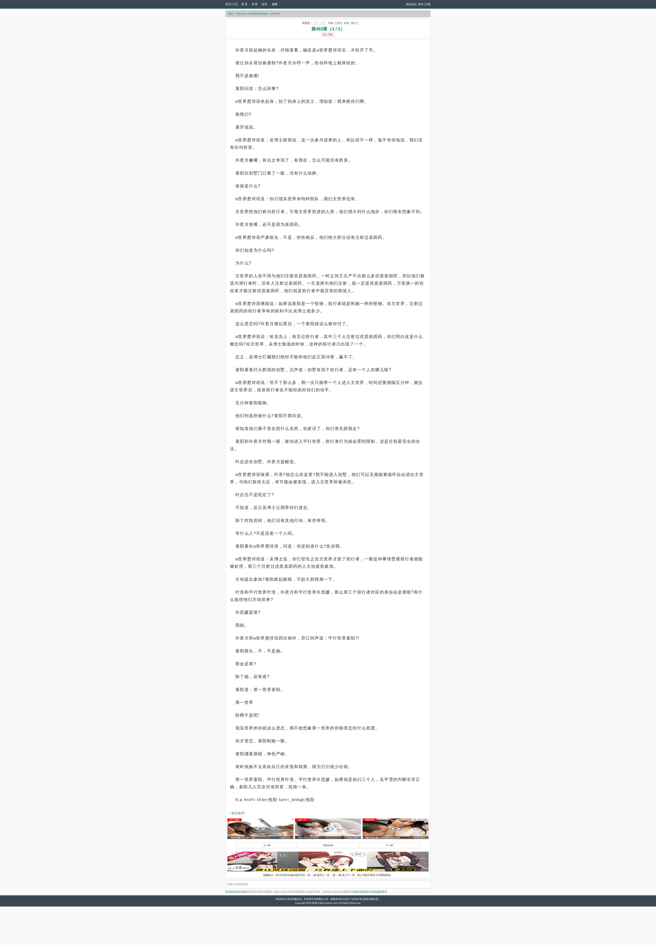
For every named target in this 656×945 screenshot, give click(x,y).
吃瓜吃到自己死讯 (258, 13)
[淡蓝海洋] (314, 23)
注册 (427, 4)
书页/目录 (328, 845)
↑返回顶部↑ (238, 813)
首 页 (244, 4)
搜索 (274, 4)
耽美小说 (232, 4)
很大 (353, 23)
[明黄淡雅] (318, 23)
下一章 (389, 845)
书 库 (254, 4)
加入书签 (328, 34)
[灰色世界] (323, 23)
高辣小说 (241, 13)
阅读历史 (411, 4)
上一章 (266, 845)
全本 (264, 4)
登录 (420, 4)
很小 (339, 23)
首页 (230, 13)
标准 (346, 23)
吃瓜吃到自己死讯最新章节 (371, 891)
